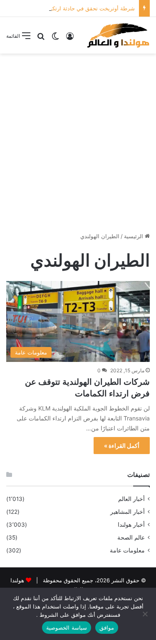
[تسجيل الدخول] (70, 38)
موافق (106, 627)
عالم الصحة (131, 537)
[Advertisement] (78, 139)
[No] (145, 614)
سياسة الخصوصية (66, 627)
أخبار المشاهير (127, 511)
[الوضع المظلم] (55, 38)
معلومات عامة (127, 550)
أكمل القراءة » (121, 445)
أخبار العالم (131, 499)
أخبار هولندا (131, 524)
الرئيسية (134, 236)
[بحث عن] (41, 38)
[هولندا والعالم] (118, 35)
